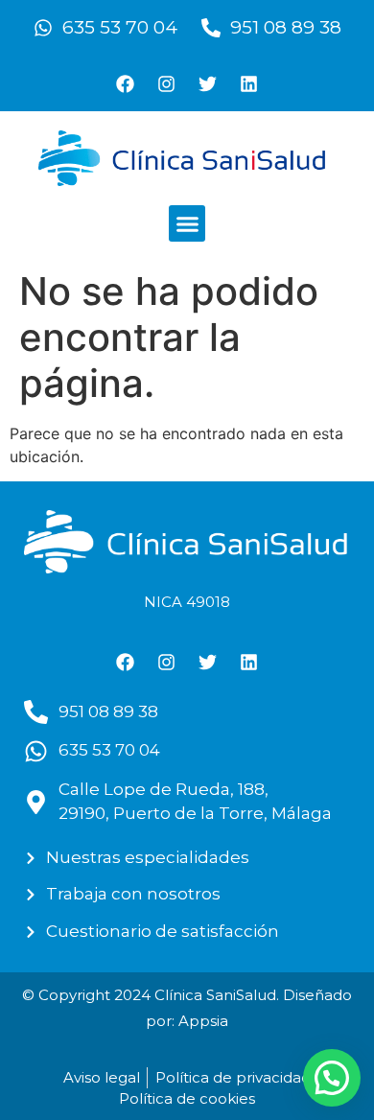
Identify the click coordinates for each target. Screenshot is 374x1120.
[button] (187, 223)
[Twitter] (208, 83)
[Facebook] (125, 83)
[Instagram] (167, 83)
